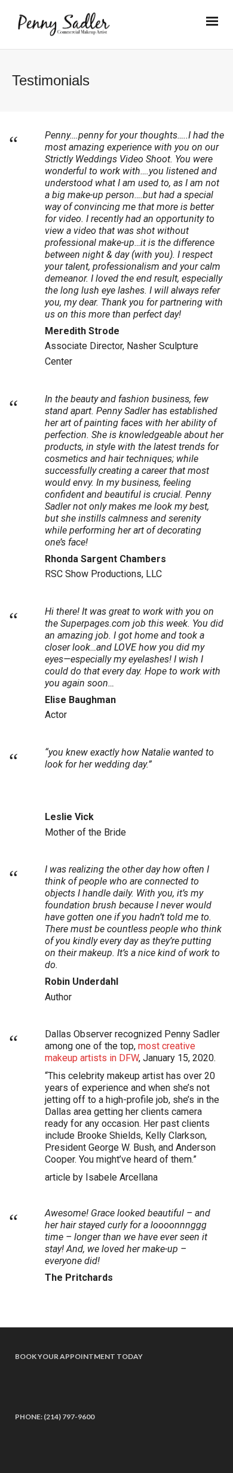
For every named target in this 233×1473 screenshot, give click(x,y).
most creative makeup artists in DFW (120, 1052)
